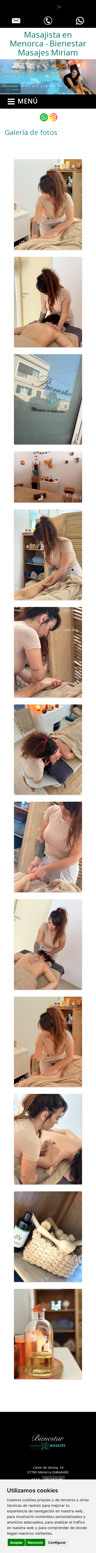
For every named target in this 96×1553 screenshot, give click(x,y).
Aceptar (16, 1542)
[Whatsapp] (44, 117)
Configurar (57, 1542)
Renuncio (35, 1542)
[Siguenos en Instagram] (53, 117)
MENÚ (27, 101)
